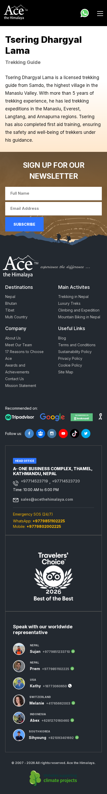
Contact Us (14, 379)
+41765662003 (58, 703)
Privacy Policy (70, 358)
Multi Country (16, 317)
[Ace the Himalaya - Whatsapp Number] (85, 13)
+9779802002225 (43, 526)
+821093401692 (61, 737)
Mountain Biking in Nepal (79, 317)
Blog (62, 338)
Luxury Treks (69, 303)
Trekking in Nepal (73, 296)
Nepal (10, 296)
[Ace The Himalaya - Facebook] (29, 433)
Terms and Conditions (77, 345)
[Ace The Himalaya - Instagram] (51, 433)
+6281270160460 (55, 720)
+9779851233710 (56, 651)
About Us (13, 338)
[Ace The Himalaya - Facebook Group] (40, 433)
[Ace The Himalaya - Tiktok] (74, 433)
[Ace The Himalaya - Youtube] (63, 433)
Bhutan (11, 303)
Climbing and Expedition (78, 310)
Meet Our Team (18, 345)
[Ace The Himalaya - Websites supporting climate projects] (54, 778)
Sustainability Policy (75, 351)
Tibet (9, 310)
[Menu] (100, 13)
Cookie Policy (70, 365)
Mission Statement (20, 385)
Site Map (65, 372)
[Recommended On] (19, 416)
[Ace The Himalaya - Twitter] (85, 433)
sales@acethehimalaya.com (47, 499)
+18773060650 (55, 686)
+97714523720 (66, 481)
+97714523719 (34, 481)
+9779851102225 (48, 521)
